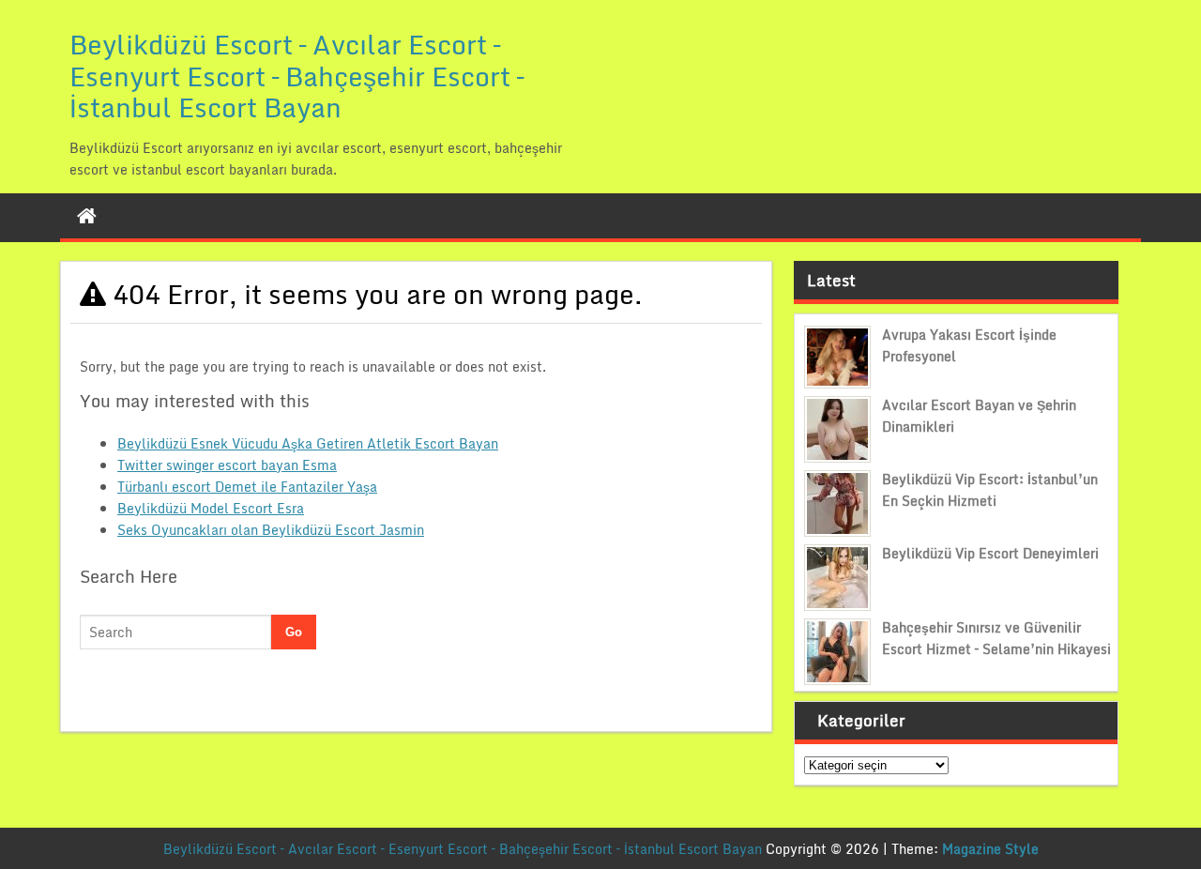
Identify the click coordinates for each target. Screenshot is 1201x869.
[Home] (87, 215)
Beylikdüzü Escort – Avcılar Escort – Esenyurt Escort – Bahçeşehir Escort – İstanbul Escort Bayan (296, 76)
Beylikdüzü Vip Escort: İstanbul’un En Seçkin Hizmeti (990, 489)
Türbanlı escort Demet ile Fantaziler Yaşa (247, 486)
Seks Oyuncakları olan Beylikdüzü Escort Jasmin (270, 530)
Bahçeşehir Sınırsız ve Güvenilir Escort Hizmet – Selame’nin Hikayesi (996, 638)
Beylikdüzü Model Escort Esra (210, 508)
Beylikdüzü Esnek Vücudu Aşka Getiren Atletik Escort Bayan (307, 443)
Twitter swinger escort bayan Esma (227, 465)
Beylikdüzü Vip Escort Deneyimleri (990, 553)
